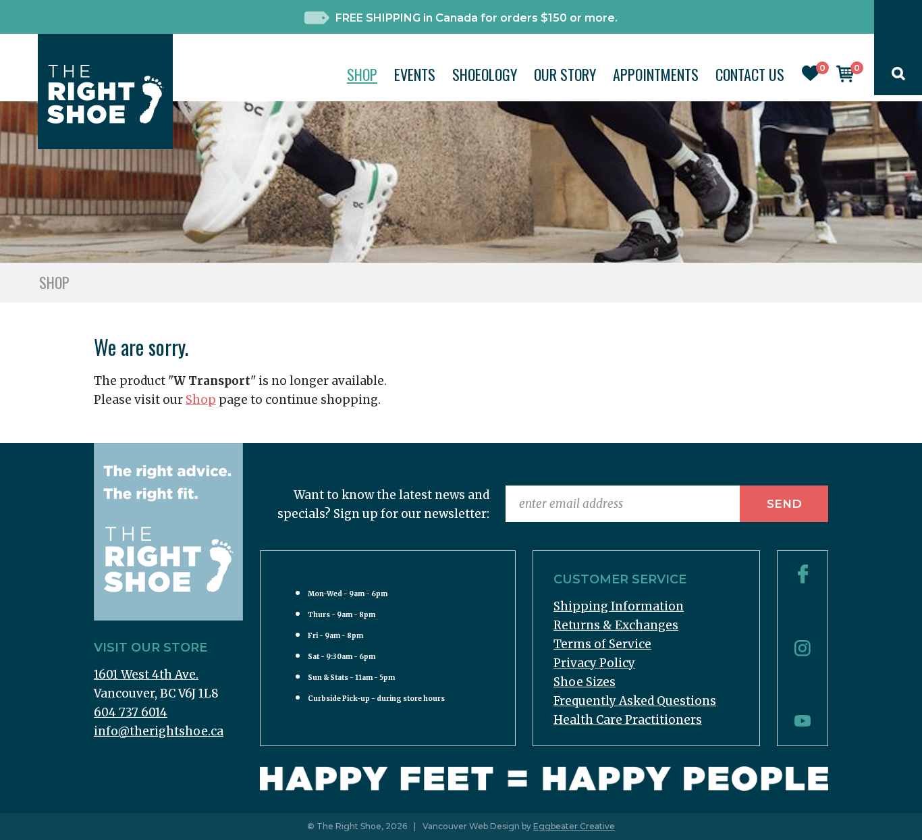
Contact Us (749, 74)
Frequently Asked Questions (634, 700)
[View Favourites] (810, 77)
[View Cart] (845, 78)
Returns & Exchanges (615, 625)
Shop (362, 74)
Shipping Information (618, 606)
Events (414, 74)
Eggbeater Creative (574, 826)
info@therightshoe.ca (158, 731)
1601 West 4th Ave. (146, 674)
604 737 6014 (130, 712)
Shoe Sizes (584, 682)
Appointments (656, 74)
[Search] (898, 76)
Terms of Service (602, 644)
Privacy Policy (594, 663)
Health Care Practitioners (627, 719)
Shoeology (484, 74)
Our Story (565, 74)
